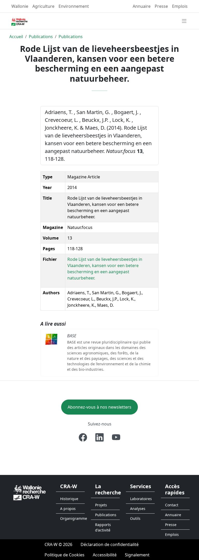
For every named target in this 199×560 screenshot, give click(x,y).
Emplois (180, 6)
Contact (171, 504)
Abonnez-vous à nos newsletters (99, 407)
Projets (101, 504)
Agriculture (43, 6)
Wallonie (19, 6)
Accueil (16, 36)
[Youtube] (116, 437)
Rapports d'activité (103, 527)
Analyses (137, 508)
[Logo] (29, 492)
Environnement (74, 6)
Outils (135, 518)
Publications (41, 36)
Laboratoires (141, 498)
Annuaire (142, 6)
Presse (161, 6)
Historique (69, 498)
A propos (68, 508)
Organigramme (72, 518)
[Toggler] (184, 21)
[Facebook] (83, 437)
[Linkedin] (99, 437)
